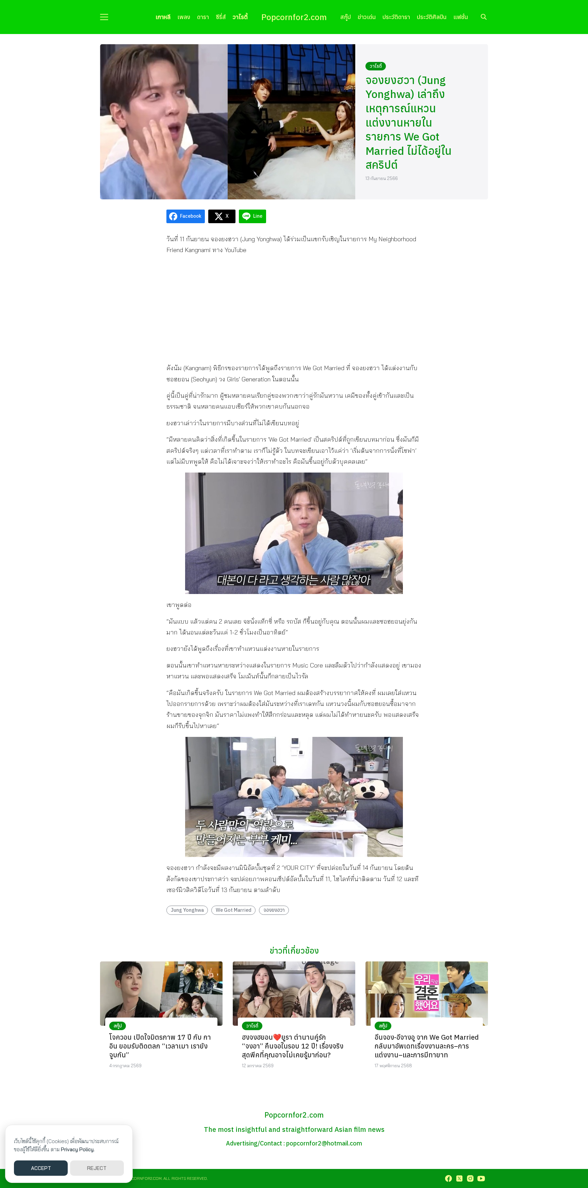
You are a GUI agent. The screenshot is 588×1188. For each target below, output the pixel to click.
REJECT (97, 1168)
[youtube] (481, 1178)
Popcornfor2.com (294, 17)
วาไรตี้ (240, 17)
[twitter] (459, 1178)
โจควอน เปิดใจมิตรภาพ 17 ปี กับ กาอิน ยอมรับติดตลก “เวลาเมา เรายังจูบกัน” (160, 1046)
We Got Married (233, 910)
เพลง (183, 17)
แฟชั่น (460, 17)
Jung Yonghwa (187, 910)
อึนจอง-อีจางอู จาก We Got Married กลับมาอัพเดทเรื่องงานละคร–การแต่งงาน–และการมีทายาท (427, 1046)
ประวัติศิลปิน (431, 17)
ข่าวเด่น (367, 17)
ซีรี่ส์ (221, 17)
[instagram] (470, 1178)
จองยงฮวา (274, 910)
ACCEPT (41, 1168)
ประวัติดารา (396, 17)
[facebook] (448, 1178)
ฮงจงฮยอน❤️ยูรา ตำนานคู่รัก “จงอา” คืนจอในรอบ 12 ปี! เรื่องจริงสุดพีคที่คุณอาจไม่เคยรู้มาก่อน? (292, 1046)
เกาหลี (163, 17)
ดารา (203, 17)
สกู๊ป (345, 17)
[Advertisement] (294, 309)
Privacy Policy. (78, 1149)
